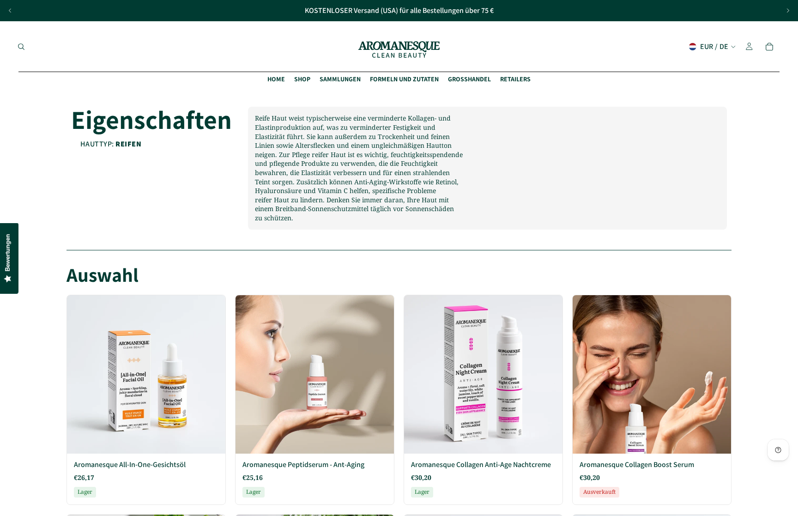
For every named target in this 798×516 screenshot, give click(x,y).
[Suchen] (21, 46)
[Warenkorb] (769, 46)
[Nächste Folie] (788, 10)
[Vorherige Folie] (10, 10)
